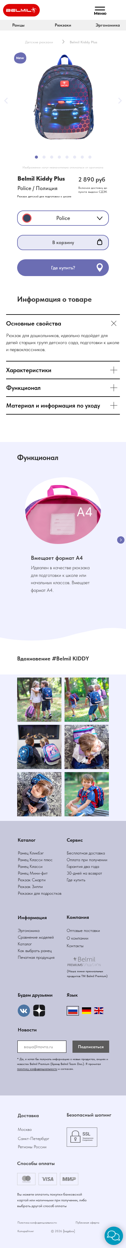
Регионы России (32, 1146)
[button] (63, 25)
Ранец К (25, 859)
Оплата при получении (87, 859)
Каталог (25, 943)
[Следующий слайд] (120, 540)
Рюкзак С (26, 879)
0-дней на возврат (85, 873)
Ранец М (25, 873)
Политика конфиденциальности (37, 1222)
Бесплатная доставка (86, 853)
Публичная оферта (87, 1222)
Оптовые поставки (83, 930)
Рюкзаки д (27, 893)
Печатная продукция (36, 957)
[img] (39, 1011)
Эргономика (28, 930)
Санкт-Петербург (33, 1138)
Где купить (76, 879)
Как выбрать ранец (35, 950)
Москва (24, 1129)
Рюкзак (25, 886)
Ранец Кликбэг (31, 853)
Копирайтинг (25, 1231)
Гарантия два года (83, 866)
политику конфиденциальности (37, 1068)
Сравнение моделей (36, 937)
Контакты (75, 945)
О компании (77, 938)
